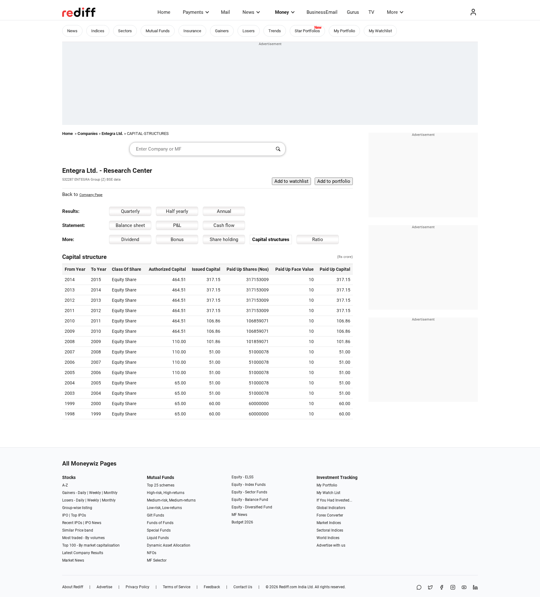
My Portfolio (344, 30)
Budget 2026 (242, 522)
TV (371, 12)
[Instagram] (452, 588)
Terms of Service (176, 587)
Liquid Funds (158, 538)
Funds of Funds (160, 523)
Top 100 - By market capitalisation (91, 545)
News (248, 12)
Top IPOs (78, 515)
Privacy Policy (137, 587)
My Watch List (328, 493)
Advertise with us (331, 545)
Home (164, 12)
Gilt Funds (155, 515)
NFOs (151, 553)
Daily (82, 493)
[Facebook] (441, 588)
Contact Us (242, 587)
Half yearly (177, 211)
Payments (193, 12)
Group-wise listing (77, 508)
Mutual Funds (158, 30)
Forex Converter (330, 515)
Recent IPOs (72, 523)
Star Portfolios (307, 30)
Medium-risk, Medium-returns (171, 500)
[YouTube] (464, 588)
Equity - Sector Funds (249, 492)
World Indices (328, 538)
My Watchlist (380, 30)
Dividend (130, 239)
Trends (274, 30)
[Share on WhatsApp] (419, 588)
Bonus (177, 239)
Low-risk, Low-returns (164, 508)
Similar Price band (77, 530)
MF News (239, 514)
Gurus (353, 12)
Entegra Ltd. (112, 133)
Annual (224, 211)
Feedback (212, 587)
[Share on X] (430, 588)
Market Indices (329, 523)
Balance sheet (130, 225)
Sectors (125, 30)
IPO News (93, 523)
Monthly (111, 493)
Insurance (192, 30)
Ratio (317, 239)
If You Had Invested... (334, 500)
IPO (65, 515)
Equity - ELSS (242, 477)
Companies (88, 133)
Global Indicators (331, 508)
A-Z (65, 485)
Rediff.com (288, 587)
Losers (248, 30)
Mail (225, 12)
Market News (73, 560)
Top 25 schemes (160, 485)
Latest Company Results (82, 553)
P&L (177, 225)
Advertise (104, 587)
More (392, 12)
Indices (97, 30)
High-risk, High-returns (165, 493)
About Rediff (72, 587)
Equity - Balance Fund (250, 499)
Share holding (224, 239)
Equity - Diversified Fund (252, 507)
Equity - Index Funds (249, 484)
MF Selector (157, 560)
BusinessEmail (322, 12)
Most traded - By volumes (83, 538)
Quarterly (130, 211)
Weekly (95, 493)
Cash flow (223, 225)
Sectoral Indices (330, 530)
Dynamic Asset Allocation (168, 545)
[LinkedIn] (475, 588)
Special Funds (159, 530)
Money (282, 12)
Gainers (222, 30)
